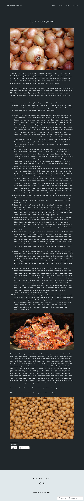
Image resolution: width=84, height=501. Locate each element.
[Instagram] (44, 483)
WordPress (47, 492)
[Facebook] (40, 483)
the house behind (14, 5)
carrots (51, 154)
